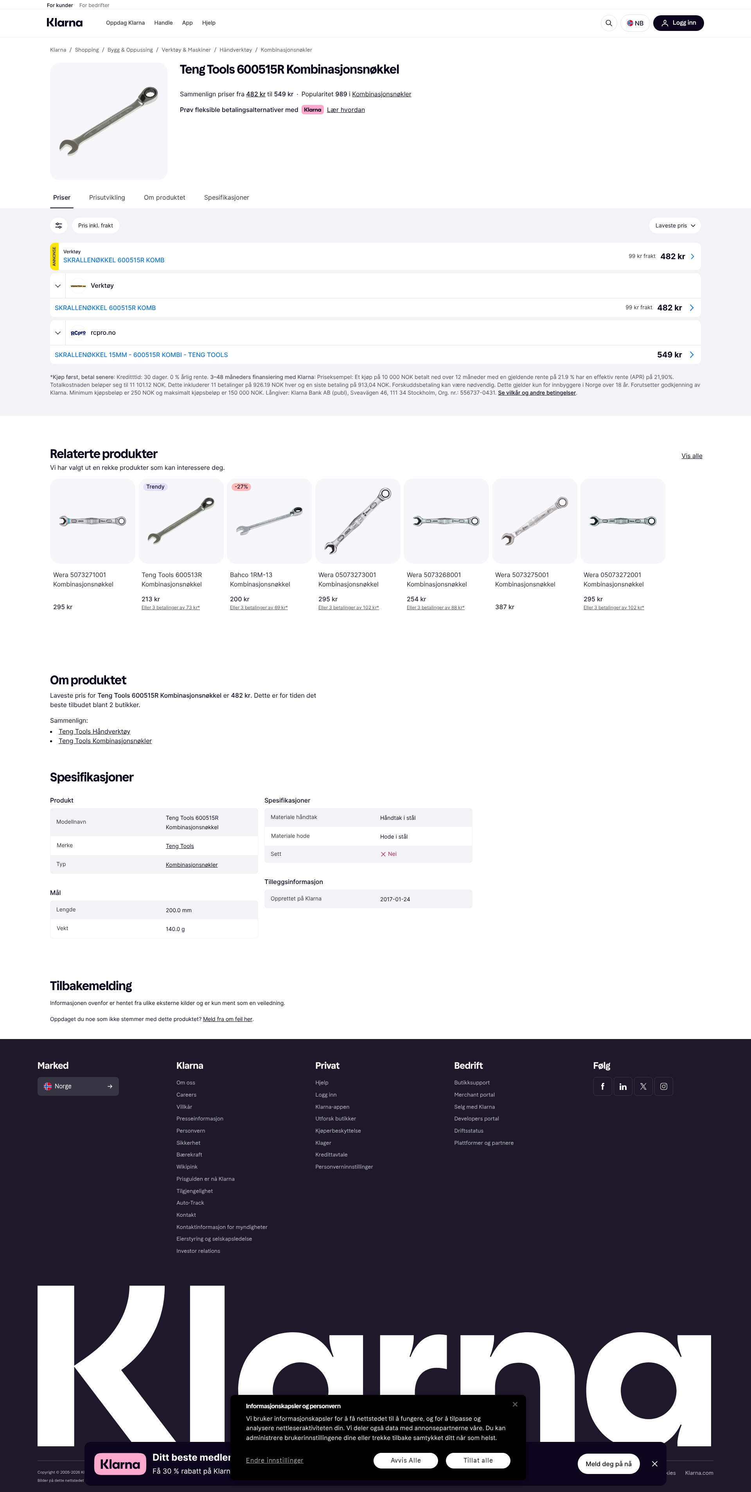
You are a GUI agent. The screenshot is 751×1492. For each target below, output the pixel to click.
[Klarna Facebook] (602, 1086)
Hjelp (209, 23)
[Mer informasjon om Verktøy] (58, 286)
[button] (635, 23)
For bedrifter (94, 5)
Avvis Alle (406, 1460)
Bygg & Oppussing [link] (130, 50)
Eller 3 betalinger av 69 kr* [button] (259, 607)
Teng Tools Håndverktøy (94, 731)
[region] (378, 1437)
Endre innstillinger (275, 1461)
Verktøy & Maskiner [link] (186, 50)
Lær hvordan (346, 110)
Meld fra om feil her (227, 1019)
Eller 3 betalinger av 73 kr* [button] (171, 607)
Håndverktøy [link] (235, 50)
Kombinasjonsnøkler (381, 94)
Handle (164, 23)
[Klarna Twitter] (643, 1086)
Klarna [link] (58, 50)
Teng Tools (180, 846)
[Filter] (58, 225)
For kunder (60, 5)
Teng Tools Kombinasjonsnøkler (105, 741)
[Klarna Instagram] (663, 1086)
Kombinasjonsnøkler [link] (286, 50)
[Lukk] (515, 1404)
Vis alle (692, 456)
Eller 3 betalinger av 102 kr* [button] (348, 607)
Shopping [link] (87, 50)
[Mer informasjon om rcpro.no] (58, 333)
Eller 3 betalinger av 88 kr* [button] (436, 607)
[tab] (62, 197)
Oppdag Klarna (125, 23)
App (187, 23)
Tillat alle (478, 1460)
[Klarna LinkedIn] (623, 1086)
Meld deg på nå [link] (609, 1464)
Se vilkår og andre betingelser (537, 393)
